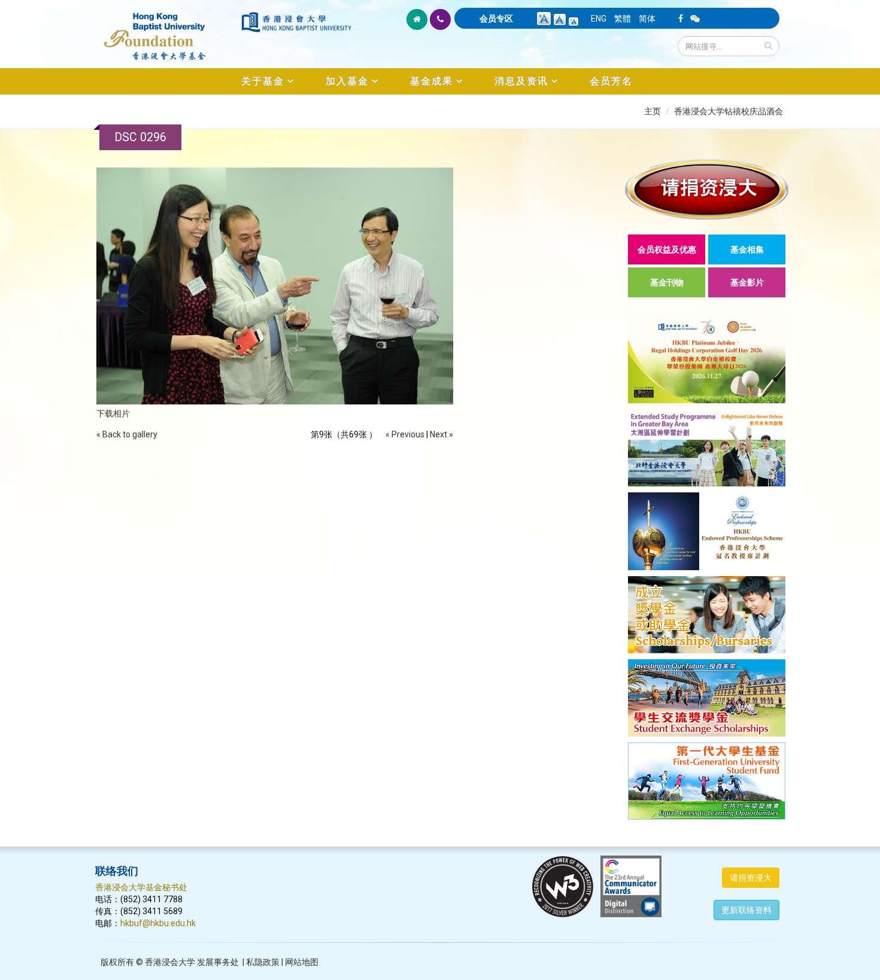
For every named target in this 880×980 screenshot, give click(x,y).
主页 (652, 111)
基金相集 (747, 249)
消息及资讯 (521, 81)
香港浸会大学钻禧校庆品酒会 (728, 111)
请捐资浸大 (751, 877)
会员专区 (496, 18)
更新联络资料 (746, 910)
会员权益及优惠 (667, 249)
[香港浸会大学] (296, 22)
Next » (441, 434)
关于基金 (262, 81)
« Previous (405, 434)
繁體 (622, 18)
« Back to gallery (126, 434)
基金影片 (747, 282)
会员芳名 (611, 81)
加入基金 (347, 81)
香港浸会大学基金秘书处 (141, 887)
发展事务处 (218, 962)
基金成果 (431, 81)
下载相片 (113, 413)
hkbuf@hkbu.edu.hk (158, 923)
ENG (598, 18)
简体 (647, 18)
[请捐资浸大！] (706, 189)
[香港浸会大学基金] (167, 30)
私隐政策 (263, 962)
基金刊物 (667, 282)
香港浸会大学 (170, 962)
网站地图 (301, 962)
